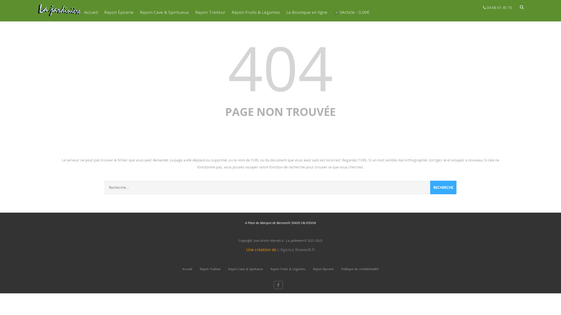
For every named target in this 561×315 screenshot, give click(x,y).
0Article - (354, 12)
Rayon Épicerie (119, 12)
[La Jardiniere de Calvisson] (60, 17)
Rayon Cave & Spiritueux (164, 12)
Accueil (91, 12)
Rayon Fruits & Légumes (256, 12)
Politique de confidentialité (360, 269)
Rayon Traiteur (210, 12)
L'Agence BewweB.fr (296, 249)
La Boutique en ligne (306, 12)
